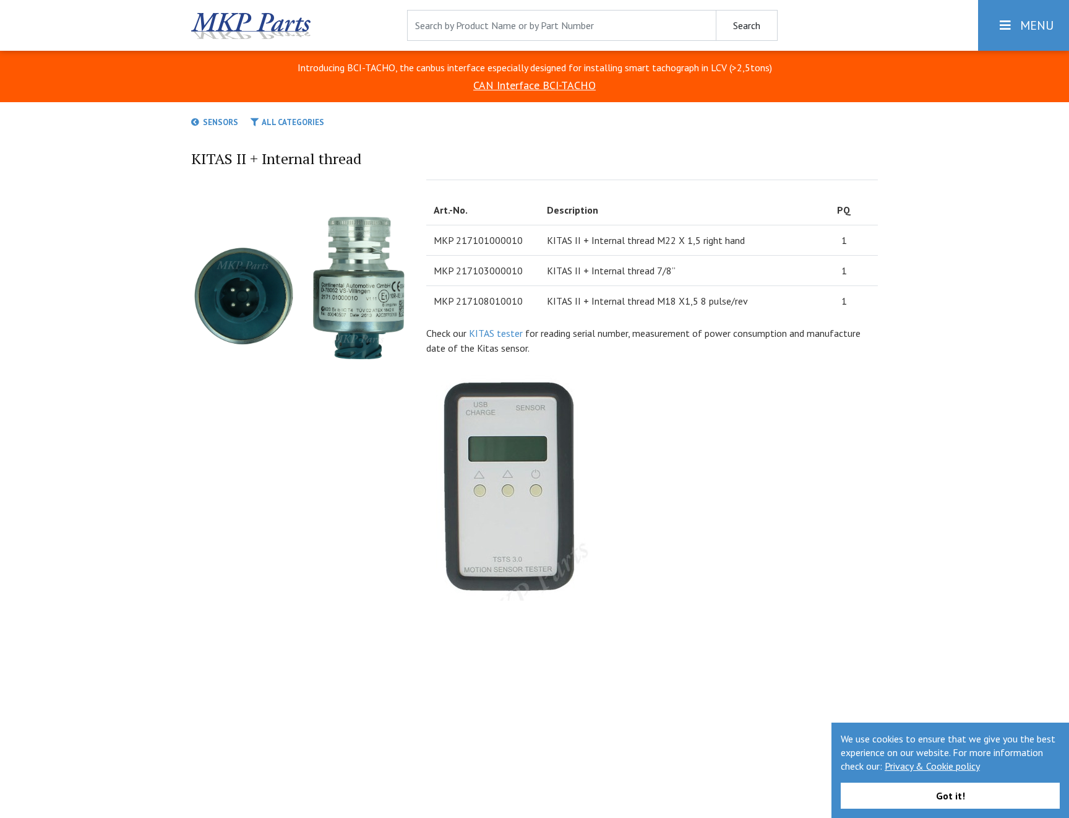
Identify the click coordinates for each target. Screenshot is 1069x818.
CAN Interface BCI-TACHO (534, 85)
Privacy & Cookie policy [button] (932, 766)
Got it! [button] (950, 796)
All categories (291, 122)
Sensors (218, 122)
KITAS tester (496, 333)
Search (746, 25)
